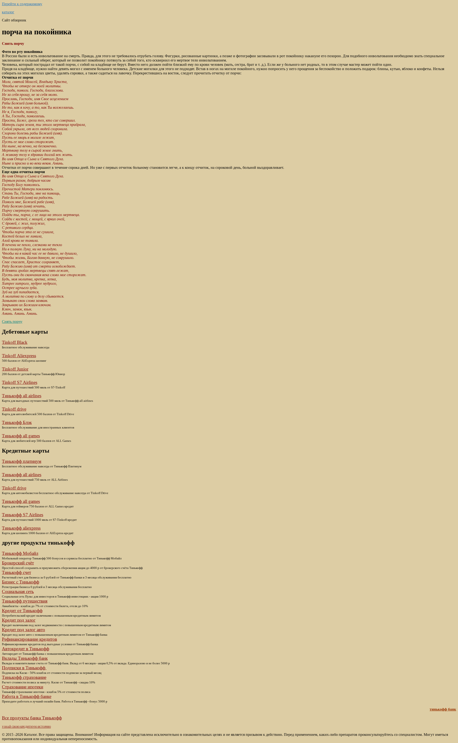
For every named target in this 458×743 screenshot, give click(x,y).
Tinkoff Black (14, 342)
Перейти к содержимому (22, 4)
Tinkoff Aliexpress (19, 355)
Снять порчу (12, 322)
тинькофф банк (443, 709)
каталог (8, 12)
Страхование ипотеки (22, 686)
